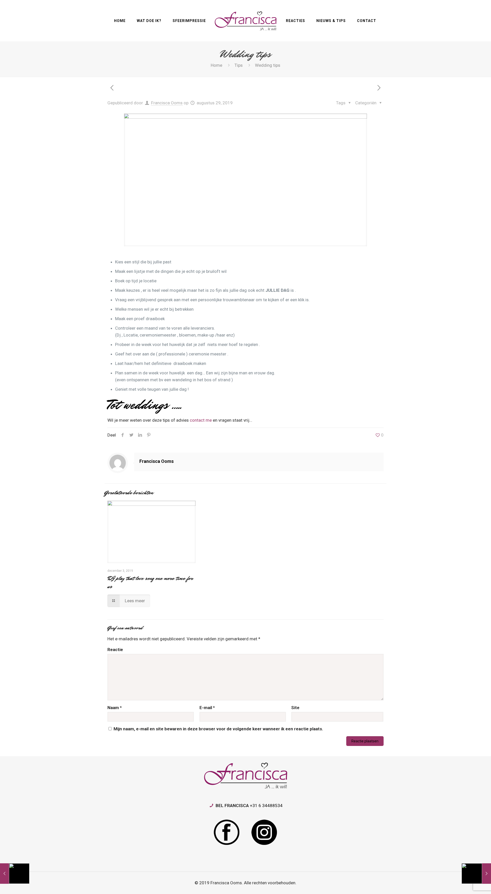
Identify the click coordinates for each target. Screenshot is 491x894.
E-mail (207, 707)
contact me (201, 420)
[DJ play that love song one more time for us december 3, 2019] (476, 873)
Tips (239, 65)
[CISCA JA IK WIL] (245, 20)
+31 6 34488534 (266, 805)
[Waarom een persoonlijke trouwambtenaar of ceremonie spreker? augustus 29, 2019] (14, 873)
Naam (114, 707)
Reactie (115, 649)
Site (295, 707)
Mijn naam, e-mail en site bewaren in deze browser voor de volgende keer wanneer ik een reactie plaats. (218, 728)
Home (216, 65)
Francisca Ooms (167, 102)
